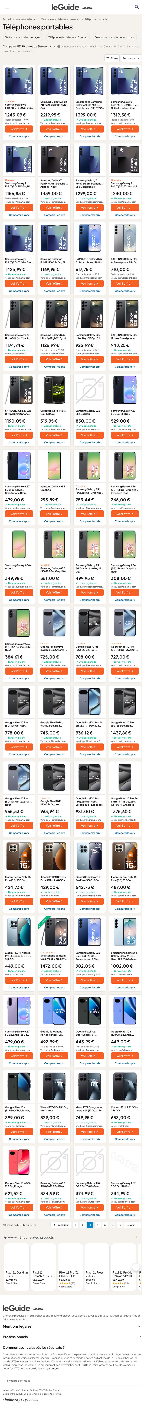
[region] (72, 37)
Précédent (63, 1224)
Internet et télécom (26, 19)
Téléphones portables (97, 19)
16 (120, 1224)
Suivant (131, 1224)
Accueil (7, 19)
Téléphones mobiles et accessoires (60, 19)
